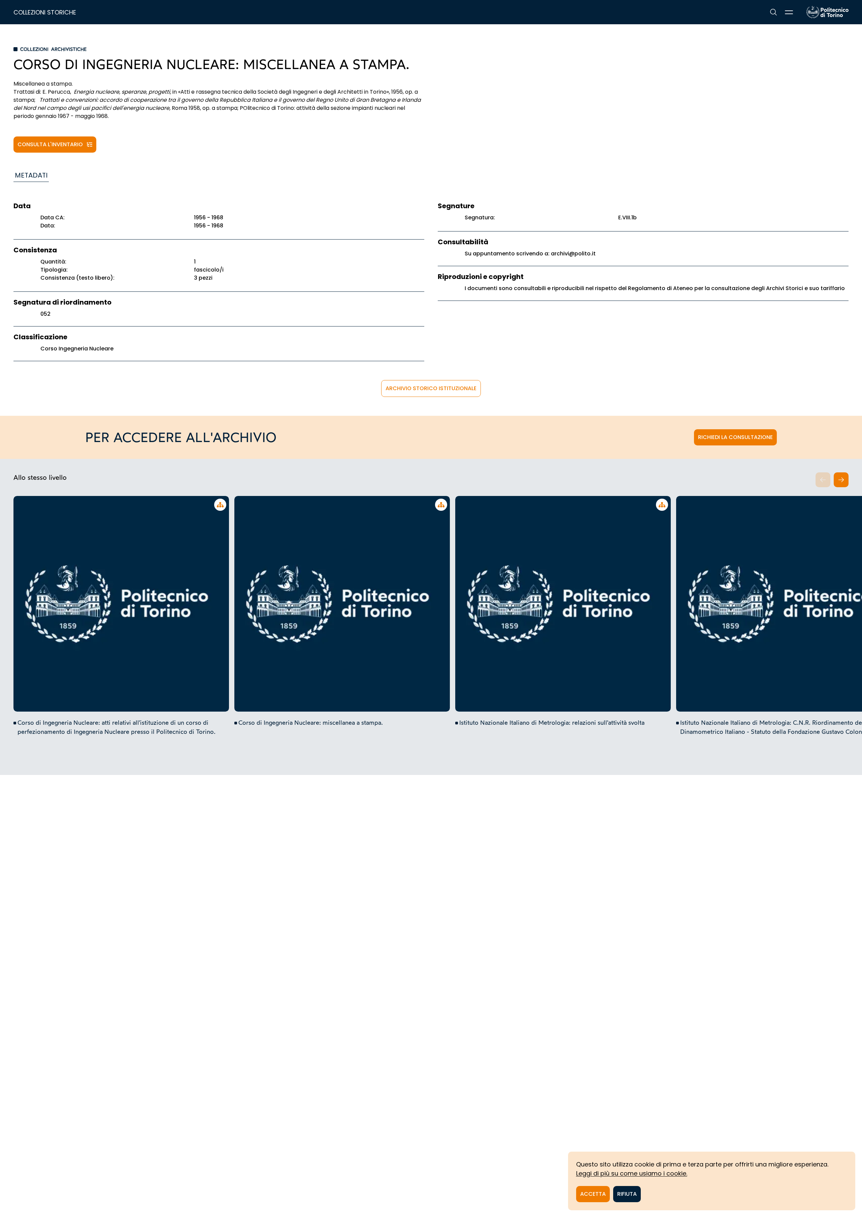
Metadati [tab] (31, 175)
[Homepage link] (827, 12)
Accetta (593, 1194)
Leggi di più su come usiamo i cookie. (631, 1173)
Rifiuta (627, 1194)
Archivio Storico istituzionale (431, 388)
